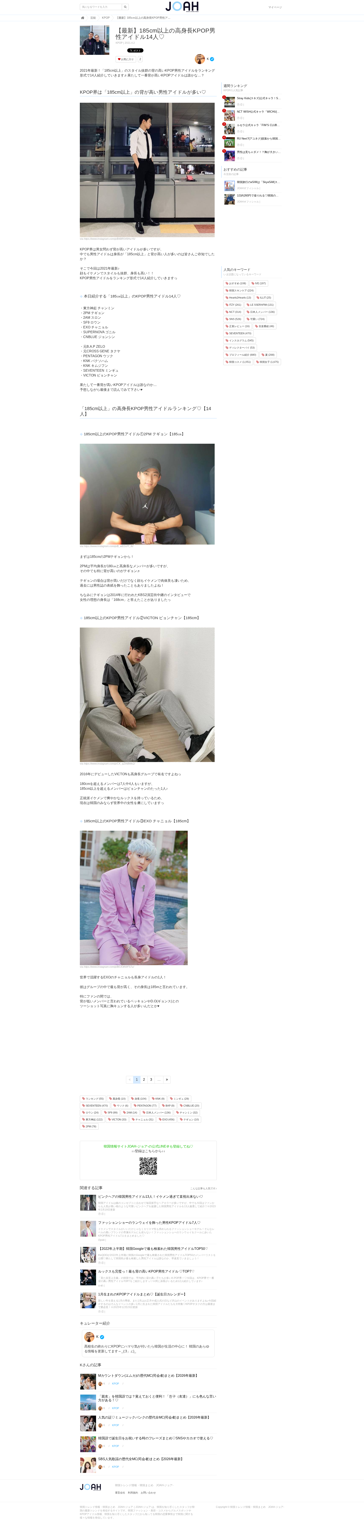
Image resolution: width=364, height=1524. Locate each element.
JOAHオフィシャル (248, 188)
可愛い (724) (257, 319)
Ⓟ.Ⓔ (101, 1213)
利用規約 (133, 1492)
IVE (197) (260, 283)
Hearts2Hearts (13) (240, 297)
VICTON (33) (118, 1119)
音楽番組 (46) (266, 326)
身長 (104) (140, 1098)
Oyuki (101, 1239)
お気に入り (127, 59)
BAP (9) (169, 1105)
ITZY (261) (235, 304)
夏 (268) (269, 354)
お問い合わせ (148, 1492)
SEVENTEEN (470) (96, 1105)
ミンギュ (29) (181, 1098)
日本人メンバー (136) (158, 1112)
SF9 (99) (112, 1112)
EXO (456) (168, 1119)
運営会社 (120, 1492)
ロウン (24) (92, 1112)
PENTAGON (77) (147, 1105)
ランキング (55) (94, 1098)
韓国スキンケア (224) (241, 290)
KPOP (119, 42)
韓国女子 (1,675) (269, 362)
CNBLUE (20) (191, 1105)
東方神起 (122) (94, 1119)
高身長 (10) (119, 1098)
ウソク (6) (122, 1105)
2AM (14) (131, 1112)
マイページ (275, 7)
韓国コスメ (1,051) (240, 362)
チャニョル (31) (144, 1119)
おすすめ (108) (237, 283)
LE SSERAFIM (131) (262, 304)
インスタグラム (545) (241, 340)
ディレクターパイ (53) (242, 347)
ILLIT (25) (265, 297)
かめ (100, 1285)
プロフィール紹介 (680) (242, 354)
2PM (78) (90, 1126)
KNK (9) (160, 1098)
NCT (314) (235, 312)
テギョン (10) (191, 1119)
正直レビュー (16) (239, 326)
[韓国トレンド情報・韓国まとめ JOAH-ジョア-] (182, 8)
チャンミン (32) (188, 1112)
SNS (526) (235, 319)
